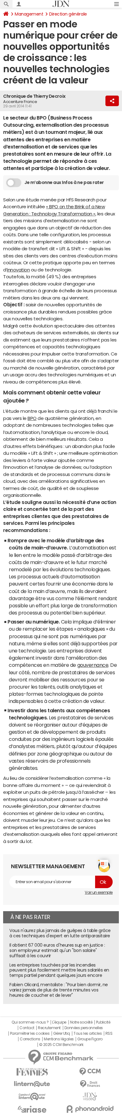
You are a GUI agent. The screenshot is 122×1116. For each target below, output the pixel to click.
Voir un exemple (99, 892)
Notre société (81, 1022)
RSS (109, 1033)
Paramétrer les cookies (29, 1033)
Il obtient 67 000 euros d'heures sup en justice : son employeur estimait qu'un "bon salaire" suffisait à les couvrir (57, 950)
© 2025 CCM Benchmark (61, 1045)
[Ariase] (32, 1109)
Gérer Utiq (61, 1033)
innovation (18, 269)
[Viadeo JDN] (90, 1096)
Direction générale (68, 14)
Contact (26, 1028)
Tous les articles (88, 1033)
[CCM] (90, 1072)
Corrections (30, 1039)
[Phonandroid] (90, 1109)
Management (29, 14)
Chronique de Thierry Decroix (34, 96)
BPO (32, 418)
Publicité (103, 1022)
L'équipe (59, 1022)
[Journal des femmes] (32, 1072)
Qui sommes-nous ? (30, 1022)
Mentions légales (59, 1039)
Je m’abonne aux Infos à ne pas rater (64, 182)
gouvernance (93, 664)
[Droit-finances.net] (90, 1084)
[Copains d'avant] (32, 1096)
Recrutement (49, 1028)
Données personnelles (83, 1028)
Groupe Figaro (90, 1039)
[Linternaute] (32, 1084)
